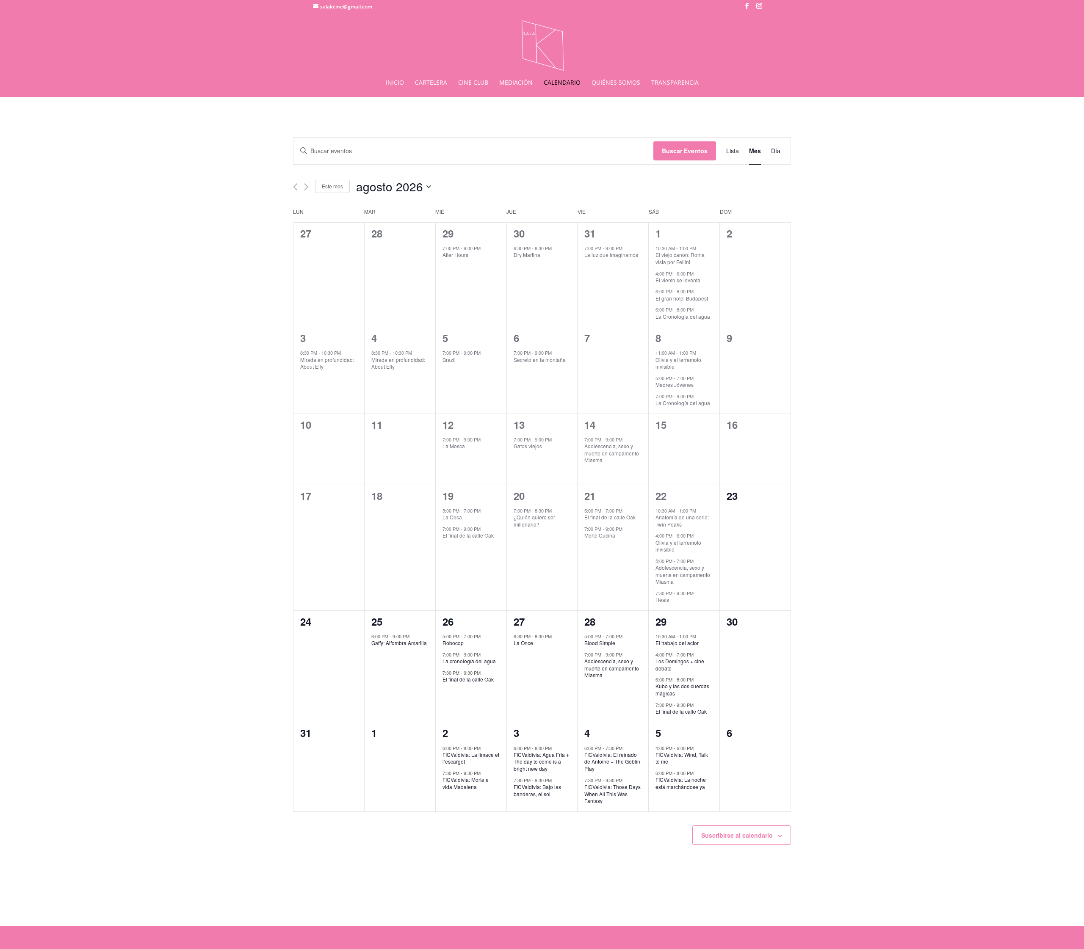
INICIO (395, 83)
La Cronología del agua (682, 316)
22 (660, 495)
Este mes (332, 186)
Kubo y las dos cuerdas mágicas (682, 689)
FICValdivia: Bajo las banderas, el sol (537, 790)
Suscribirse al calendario (737, 835)
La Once (523, 642)
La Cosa (452, 517)
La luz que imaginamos (611, 254)
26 (448, 621)
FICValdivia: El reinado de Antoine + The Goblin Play (612, 761)
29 (448, 233)
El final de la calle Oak (468, 535)
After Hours (455, 254)
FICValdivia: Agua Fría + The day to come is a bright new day (541, 761)
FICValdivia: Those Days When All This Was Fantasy (612, 793)
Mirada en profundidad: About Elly (327, 363)
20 (519, 495)
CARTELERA (431, 83)
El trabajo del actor (677, 642)
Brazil (449, 359)
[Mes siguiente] (306, 187)
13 (519, 424)
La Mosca (453, 446)
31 (589, 233)
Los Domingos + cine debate (679, 664)
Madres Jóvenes (674, 384)
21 (589, 495)
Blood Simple (599, 642)
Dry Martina (527, 254)
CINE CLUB (473, 83)
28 (589, 621)
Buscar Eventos (685, 150)
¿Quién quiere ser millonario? (534, 520)
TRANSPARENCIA (675, 83)
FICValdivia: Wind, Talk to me (681, 758)
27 (519, 621)
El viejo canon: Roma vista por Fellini (680, 258)
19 (448, 495)
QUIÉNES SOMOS (616, 83)
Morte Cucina (599, 535)
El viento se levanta (677, 280)
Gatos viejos (528, 446)
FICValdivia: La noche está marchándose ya (680, 783)
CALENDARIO (562, 83)
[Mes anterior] (295, 187)
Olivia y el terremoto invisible (678, 363)
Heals (662, 599)
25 (376, 621)
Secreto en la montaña (540, 359)
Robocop (453, 642)
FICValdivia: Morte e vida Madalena (465, 783)
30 (519, 233)
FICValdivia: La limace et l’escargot (470, 758)
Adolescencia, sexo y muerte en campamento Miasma (611, 452)
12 (448, 424)
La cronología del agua (469, 661)
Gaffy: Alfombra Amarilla (399, 642)
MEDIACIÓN (516, 83)
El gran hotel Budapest (681, 298)
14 (589, 424)
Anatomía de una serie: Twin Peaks (682, 520)
